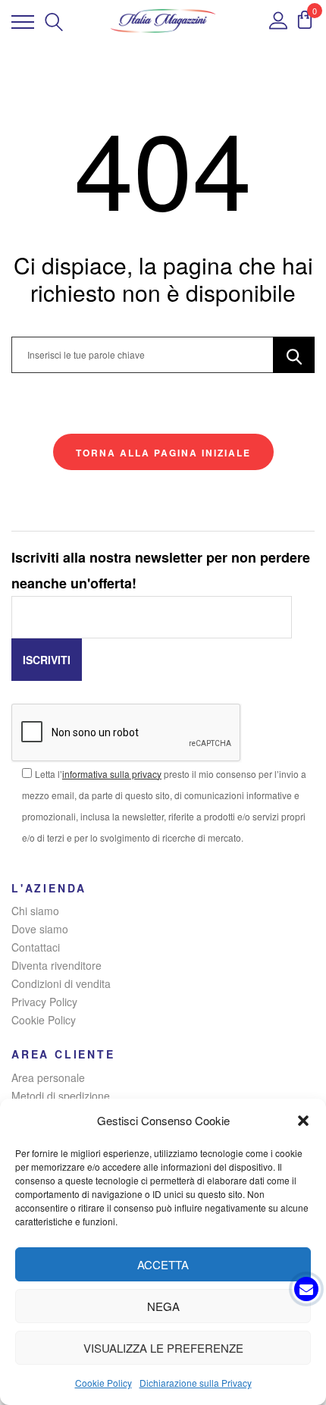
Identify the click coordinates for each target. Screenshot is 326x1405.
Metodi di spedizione (60, 1095)
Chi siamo (35, 910)
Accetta (163, 1264)
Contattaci (35, 947)
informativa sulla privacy (111, 773)
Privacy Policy (44, 1001)
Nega (163, 1306)
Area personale (48, 1077)
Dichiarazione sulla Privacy (195, 1382)
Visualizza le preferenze (163, 1348)
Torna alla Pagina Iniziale (163, 452)
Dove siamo (39, 928)
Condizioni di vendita (61, 983)
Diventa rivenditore (56, 965)
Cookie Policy (103, 1382)
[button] (303, 1120)
